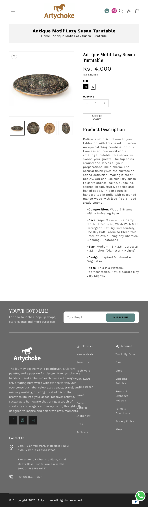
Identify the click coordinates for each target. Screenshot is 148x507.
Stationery (83, 415)
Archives (82, 432)
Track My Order (126, 354)
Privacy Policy (125, 421)
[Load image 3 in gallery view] (49, 128)
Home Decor (85, 386)
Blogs (119, 429)
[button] (13, 11)
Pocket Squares (82, 405)
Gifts (80, 423)
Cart (118, 362)
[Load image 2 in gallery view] (33, 128)
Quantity (88, 96)
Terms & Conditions (123, 411)
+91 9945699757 (29, 477)
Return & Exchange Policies (122, 396)
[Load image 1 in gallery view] (17, 128)
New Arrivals (85, 354)
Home (45, 36)
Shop (119, 370)
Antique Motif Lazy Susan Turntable (80, 36)
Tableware (83, 370)
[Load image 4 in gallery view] (65, 128)
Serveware (83, 378)
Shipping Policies (121, 381)
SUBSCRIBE (120, 317)
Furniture (83, 362)
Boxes (80, 394)
